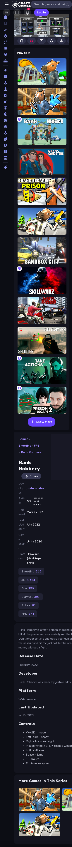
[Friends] (6, 12)
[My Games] (17, 12)
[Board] (5, 89)
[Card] (5, 95)
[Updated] (5, 42)
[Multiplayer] (5, 55)
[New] (5, 29)
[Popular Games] (5, 36)
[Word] (5, 158)
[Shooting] (5, 126)
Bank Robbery (31, 452)
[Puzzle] (5, 120)
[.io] (5, 114)
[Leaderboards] (5, 61)
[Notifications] (27, 12)
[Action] (5, 70)
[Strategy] (5, 145)
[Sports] (5, 139)
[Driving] (5, 108)
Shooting (24, 446)
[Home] (5, 17)
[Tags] (5, 167)
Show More (44, 422)
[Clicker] (5, 101)
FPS (37, 446)
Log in (41, 12)
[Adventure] (5, 76)
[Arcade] (5, 83)
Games (23, 439)
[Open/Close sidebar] (6, 4)
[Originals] (5, 48)
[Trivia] (5, 151)
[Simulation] (5, 133)
